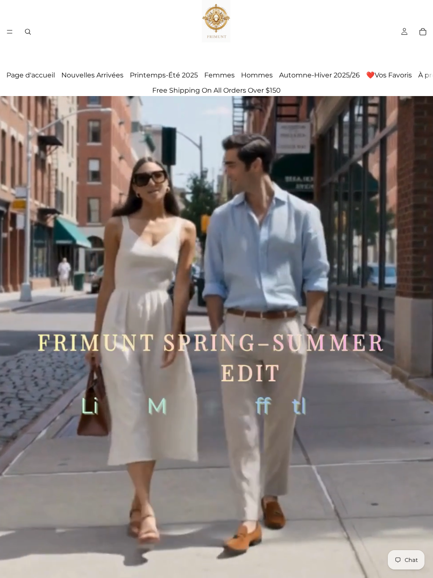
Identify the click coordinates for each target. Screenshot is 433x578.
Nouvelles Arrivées (92, 75)
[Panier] (423, 31)
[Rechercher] (28, 31)
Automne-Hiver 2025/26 (319, 75)
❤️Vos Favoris (389, 75)
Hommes (257, 75)
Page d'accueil (30, 75)
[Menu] (9, 31)
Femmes (219, 75)
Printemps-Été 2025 (164, 75)
